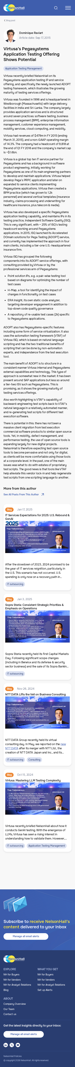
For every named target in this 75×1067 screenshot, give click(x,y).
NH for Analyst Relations (17, 984)
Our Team (8, 1009)
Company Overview (14, 1003)
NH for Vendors (12, 979)
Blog (5, 990)
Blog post (10, 20)
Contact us (9, 1014)
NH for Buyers (11, 974)
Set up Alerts (45, 990)
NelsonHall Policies (12, 1056)
